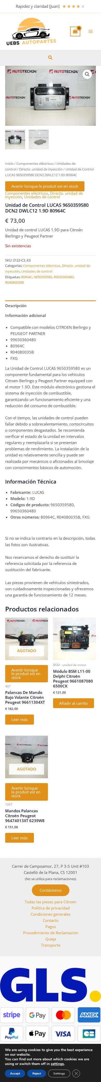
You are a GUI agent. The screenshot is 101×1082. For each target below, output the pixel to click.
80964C (26, 277)
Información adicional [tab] (25, 315)
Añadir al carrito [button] (73, 703)
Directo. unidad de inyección (41, 169)
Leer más (19, 719)
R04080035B (14, 282)
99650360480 (64, 277)
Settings (59, 1073)
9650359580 (43, 277)
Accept (15, 1073)
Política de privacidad (51, 908)
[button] (50, 57)
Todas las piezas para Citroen (50, 901)
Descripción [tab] (16, 305)
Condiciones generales (50, 914)
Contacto (51, 920)
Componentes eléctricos (35, 163)
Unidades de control (42, 196)
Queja (50, 938)
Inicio (9, 163)
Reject (36, 1073)
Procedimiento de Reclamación (50, 932)
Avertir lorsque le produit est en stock (44, 186)
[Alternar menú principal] (90, 31)
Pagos (50, 926)
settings (57, 1064)
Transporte (50, 945)
